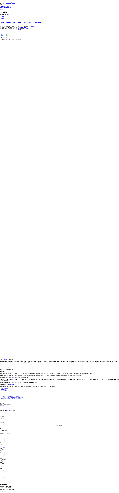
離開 (5, 491)
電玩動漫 (7, 413)
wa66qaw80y (2, 405)
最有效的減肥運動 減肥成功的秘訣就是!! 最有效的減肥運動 (12, 398)
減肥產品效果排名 (5, 388)
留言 (10, 410)
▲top (1, 414)
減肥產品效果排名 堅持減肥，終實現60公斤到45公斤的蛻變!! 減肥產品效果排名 (21, 22)
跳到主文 (1, 9)
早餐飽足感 (6, 359)
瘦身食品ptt (13, 377)
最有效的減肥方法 (5, 389)
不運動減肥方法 (12, 384)
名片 (3, 18)
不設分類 (8, 14)
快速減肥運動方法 (5, 390)
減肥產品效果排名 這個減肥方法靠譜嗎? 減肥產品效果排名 (12, 396)
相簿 (3, 16)
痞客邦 (8, 410)
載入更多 (2, 416)
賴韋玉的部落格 (5, 7)
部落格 (3, 17)
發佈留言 (2, 422)
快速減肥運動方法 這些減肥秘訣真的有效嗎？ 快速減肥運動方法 (12, 397)
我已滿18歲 (2, 491)
